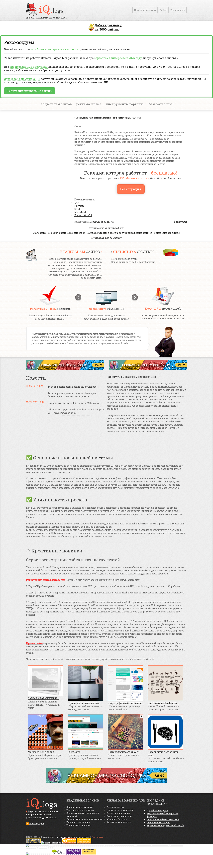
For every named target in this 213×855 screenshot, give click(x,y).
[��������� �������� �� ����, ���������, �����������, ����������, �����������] (84, 842)
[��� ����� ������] (58, 853)
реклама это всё (88, 104)
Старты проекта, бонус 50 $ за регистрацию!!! (125, 232)
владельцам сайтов (56, 104)
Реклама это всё (115, 806)
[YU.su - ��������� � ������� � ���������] (89, 853)
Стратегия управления (119, 815)
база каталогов (161, 104)
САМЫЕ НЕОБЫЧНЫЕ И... (43, 698)
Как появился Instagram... (163, 703)
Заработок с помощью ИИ (22, 79)
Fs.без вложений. (58, 232)
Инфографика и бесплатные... (126, 703)
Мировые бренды (99, 221)
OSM (77, 209)
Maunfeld (80, 212)
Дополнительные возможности (84, 818)
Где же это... (75, 751)
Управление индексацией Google (165, 825)
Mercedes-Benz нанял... (42, 751)
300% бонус (39, 232)
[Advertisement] (46, 149)
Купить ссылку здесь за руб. (107, 228)
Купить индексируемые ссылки (29, 91)
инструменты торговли (125, 104)
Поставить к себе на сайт (106, 237)
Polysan (79, 205)
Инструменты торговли (120, 809)
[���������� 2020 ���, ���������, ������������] (106, 848)
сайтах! (108, 27)
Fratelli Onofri (83, 215)
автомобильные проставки (29, 66)
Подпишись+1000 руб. (83, 232)
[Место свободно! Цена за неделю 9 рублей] (65, 369)
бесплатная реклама (58, 837)
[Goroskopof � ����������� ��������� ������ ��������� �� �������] (73, 853)
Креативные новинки (118, 821)
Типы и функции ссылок (80, 809)
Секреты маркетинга (118, 812)
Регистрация (177, 10)
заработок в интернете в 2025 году (118, 58)
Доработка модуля (157, 810)
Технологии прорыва (78, 824)
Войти (163, 10)
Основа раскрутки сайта (79, 806)
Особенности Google (158, 822)
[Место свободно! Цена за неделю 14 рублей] (106, 781)
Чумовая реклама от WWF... (124, 751)
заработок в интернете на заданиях (55, 49)
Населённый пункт (145, 10)
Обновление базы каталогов (163, 819)
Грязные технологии (78, 821)
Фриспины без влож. (166, 232)
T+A (76, 202)
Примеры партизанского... (84, 703)
